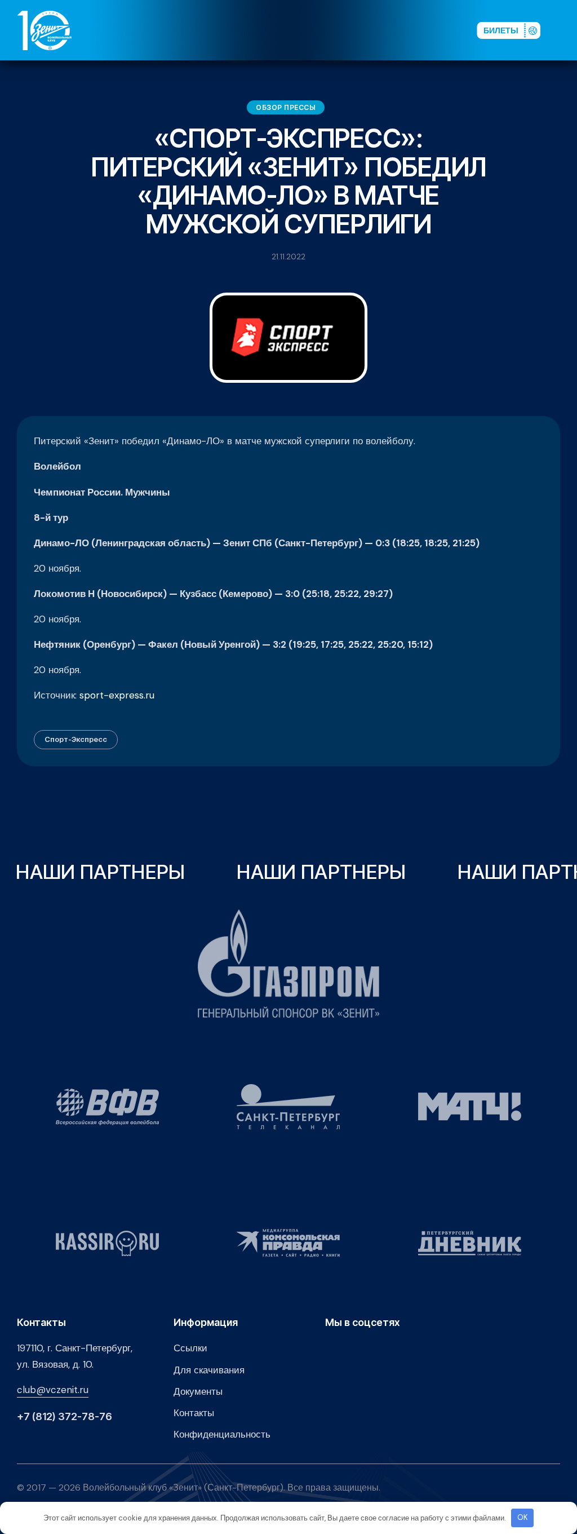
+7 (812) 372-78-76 (64, 1417)
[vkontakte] (348, 30)
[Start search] (436, 30)
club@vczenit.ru (52, 1389)
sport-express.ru (116, 695)
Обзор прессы (286, 107)
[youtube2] (366, 30)
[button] (565, 30)
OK (522, 1517)
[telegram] (402, 30)
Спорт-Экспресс (76, 739)
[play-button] (384, 30)
